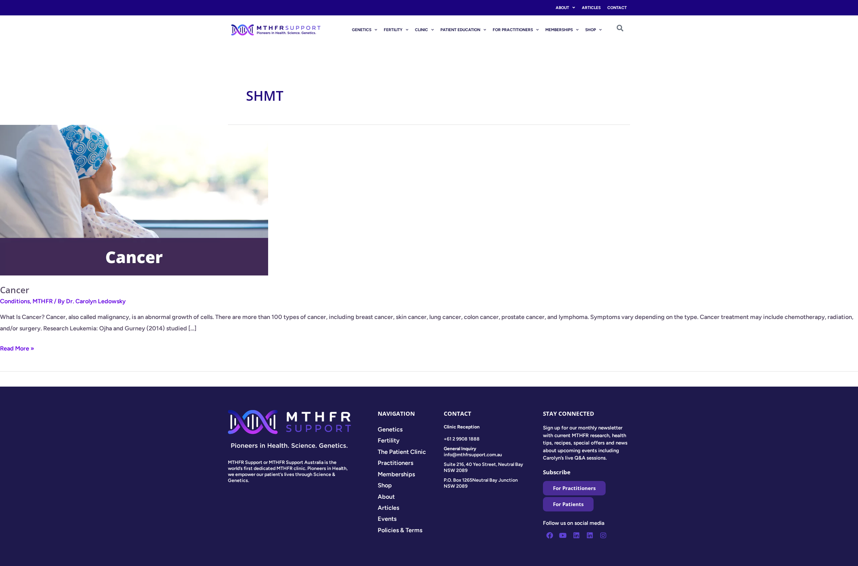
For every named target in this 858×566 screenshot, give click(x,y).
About (562, 7)
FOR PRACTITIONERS (513, 29)
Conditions (15, 301)
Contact (617, 7)
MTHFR (43, 301)
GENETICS (361, 29)
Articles (591, 7)
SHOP (590, 29)
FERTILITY (393, 29)
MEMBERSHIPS (559, 29)
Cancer (14, 290)
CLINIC (421, 29)
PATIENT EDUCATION (460, 29)
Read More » (17, 347)
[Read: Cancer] (134, 200)
